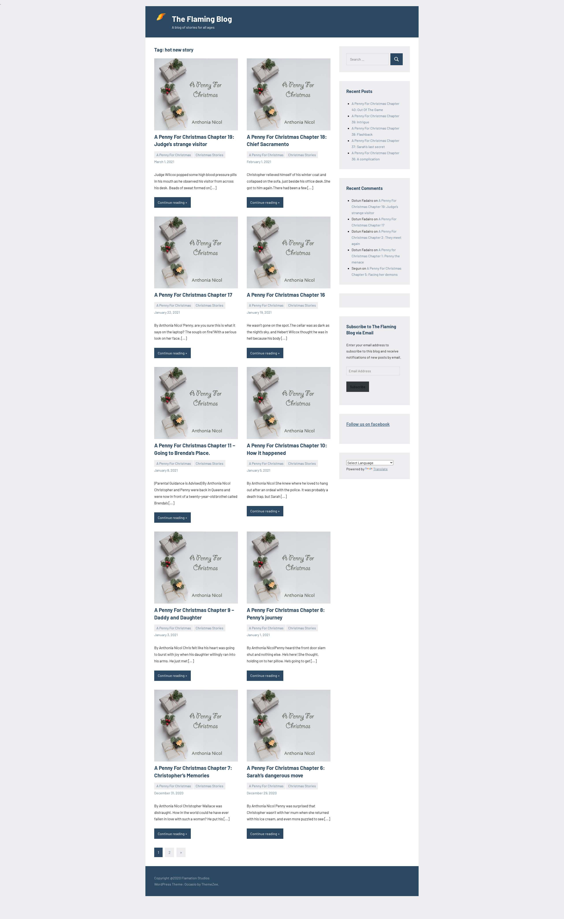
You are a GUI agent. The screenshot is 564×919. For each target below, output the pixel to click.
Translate (380, 469)
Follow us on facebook (368, 424)
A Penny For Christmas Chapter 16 (286, 294)
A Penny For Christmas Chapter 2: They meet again (376, 237)
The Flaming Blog (202, 18)
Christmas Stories (209, 155)
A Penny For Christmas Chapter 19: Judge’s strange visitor (375, 206)
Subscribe (357, 387)
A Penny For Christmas (173, 155)
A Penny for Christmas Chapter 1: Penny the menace (376, 256)
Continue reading (171, 202)
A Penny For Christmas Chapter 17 (193, 294)
